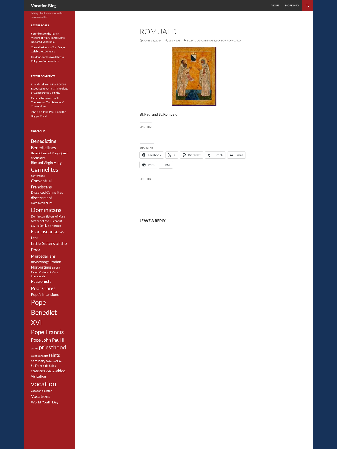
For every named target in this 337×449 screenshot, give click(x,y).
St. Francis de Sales (43, 365)
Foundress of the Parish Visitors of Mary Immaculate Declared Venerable (48, 38)
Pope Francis (47, 331)
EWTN (35, 225)
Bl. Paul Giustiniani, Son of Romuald (214, 40)
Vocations (40, 396)
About (275, 5)
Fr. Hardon (54, 225)
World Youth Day (44, 402)
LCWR (60, 232)
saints (54, 355)
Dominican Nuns (41, 203)
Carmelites (44, 169)
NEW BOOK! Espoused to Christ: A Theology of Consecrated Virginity (49, 88)
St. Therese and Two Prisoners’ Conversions (47, 102)
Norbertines (41, 267)
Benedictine (43, 141)
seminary (38, 361)
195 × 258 (174, 40)
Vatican (50, 371)
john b (35, 112)
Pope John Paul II (47, 340)
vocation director (41, 390)
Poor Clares (43, 288)
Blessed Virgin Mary (46, 163)
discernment (41, 198)
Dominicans (46, 209)
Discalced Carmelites (47, 192)
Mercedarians (43, 256)
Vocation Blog (43, 5)
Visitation (38, 376)
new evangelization (46, 262)
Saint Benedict (39, 355)
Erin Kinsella (38, 84)
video (60, 371)
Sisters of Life (53, 361)
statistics (38, 371)
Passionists (41, 281)
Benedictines (43, 147)
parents (56, 267)
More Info (292, 5)
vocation (43, 384)
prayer (34, 348)
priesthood (52, 347)
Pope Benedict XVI (44, 312)
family (43, 225)
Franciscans (43, 231)
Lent (34, 238)
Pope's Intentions (45, 294)
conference (38, 175)
